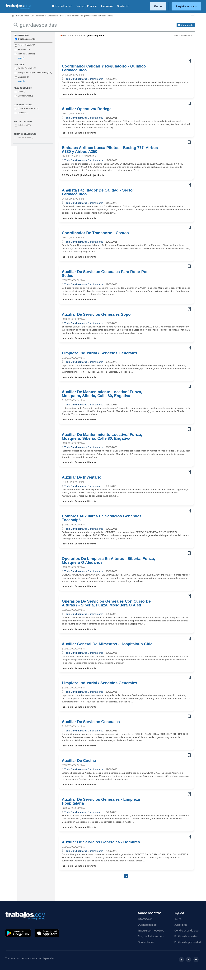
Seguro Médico (26, 137)
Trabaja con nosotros (151, 930)
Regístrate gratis (186, 6)
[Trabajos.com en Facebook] (181, 959)
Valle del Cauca (25, 54)
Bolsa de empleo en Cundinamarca (44, 16)
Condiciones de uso (186, 930)
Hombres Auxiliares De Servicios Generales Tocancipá (101, 518)
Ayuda (178, 919)
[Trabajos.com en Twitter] (188, 959)
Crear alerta (187, 25)
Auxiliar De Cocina (79, 761)
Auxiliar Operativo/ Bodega (87, 109)
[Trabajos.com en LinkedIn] (196, 959)
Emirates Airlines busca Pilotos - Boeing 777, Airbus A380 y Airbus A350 (110, 150)
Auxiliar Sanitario (25, 68)
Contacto (123, 6)
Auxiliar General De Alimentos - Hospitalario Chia (107, 644)
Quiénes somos (147, 925)
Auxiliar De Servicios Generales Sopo (96, 314)
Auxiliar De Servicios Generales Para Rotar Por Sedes (105, 274)
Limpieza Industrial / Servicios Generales (99, 353)
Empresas (107, 6)
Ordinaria (23, 113)
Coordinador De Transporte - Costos (95, 233)
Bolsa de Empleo (62, 6)
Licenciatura (25, 96)
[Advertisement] (119, 49)
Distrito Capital (24, 45)
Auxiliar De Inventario (82, 477)
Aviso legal (180, 925)
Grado (22, 91)
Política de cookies (186, 936)
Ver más (21, 58)
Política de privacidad (187, 942)
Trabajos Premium (86, 6)
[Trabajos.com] (18, 8)
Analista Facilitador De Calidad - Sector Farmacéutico (98, 192)
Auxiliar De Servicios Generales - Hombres (101, 842)
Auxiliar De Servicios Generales (91, 722)
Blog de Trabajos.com (151, 936)
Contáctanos (146, 942)
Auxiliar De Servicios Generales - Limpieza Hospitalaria (101, 801)
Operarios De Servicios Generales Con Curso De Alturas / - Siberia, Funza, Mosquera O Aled (106, 603)
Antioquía (22, 49)
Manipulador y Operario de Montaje (33, 73)
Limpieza (22, 77)
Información (145, 919)
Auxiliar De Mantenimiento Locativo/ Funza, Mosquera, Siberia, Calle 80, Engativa (102, 394)
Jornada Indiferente (28, 108)
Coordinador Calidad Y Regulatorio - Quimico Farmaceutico (104, 68)
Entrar (158, 6)
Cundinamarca (25, 39)
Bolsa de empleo (22, 16)
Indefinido (24, 125)
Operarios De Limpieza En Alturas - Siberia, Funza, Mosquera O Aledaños (108, 560)
